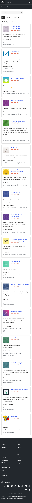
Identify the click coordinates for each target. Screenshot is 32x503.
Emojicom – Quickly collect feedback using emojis (18, 240)
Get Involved (20, 455)
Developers (4, 460)
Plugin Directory (5, 6)
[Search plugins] (21, 12)
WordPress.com (6, 467)
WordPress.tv (5, 463)
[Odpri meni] (29, 2)
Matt (3, 470)
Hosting (3, 447)
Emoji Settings (14, 51)
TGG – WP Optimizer (16, 100)
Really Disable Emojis (17, 78)
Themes (19, 444)
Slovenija (7, 482)
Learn (3, 455)
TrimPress (13, 147)
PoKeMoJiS (13, 416)
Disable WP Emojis (16, 192)
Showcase (19, 442)
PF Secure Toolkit (16, 311)
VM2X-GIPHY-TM (15, 261)
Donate (19, 460)
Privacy (3, 450)
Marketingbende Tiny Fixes (19, 389)
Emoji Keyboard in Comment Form (16, 215)
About (3, 442)
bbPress (4, 473)
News (3, 444)
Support (3, 457)
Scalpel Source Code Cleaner (19, 284)
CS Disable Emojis (16, 338)
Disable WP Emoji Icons (17, 121)
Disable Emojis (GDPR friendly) (15, 27)
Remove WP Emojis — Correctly (16, 170)
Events (19, 457)
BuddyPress (5, 475)
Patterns (19, 450)
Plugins (19, 447)
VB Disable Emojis (16, 363)
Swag (19, 463)
